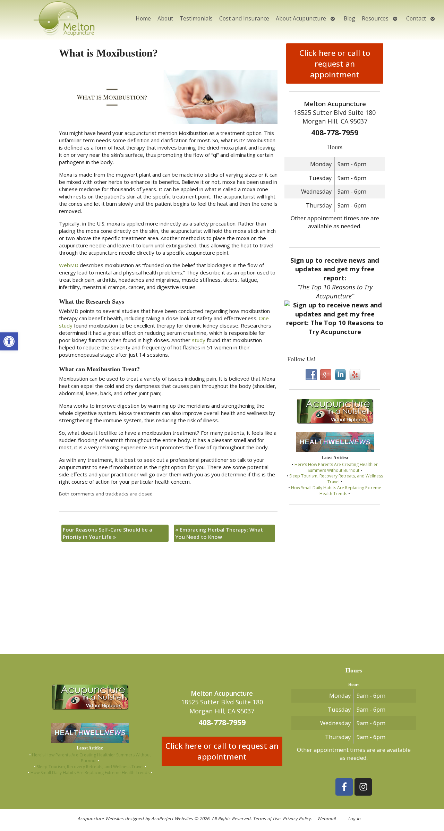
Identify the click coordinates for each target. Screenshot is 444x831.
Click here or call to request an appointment (334, 64)
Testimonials (196, 18)
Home (143, 18)
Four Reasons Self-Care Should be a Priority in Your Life (107, 533)
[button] (9, 341)
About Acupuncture (301, 18)
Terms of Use (267, 818)
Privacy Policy (297, 818)
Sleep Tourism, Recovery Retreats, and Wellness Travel (336, 479)
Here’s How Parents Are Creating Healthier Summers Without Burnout (336, 467)
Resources (375, 18)
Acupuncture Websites (101, 818)
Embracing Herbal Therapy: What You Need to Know (219, 533)
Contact (416, 18)
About (165, 18)
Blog (349, 18)
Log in (354, 818)
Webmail (326, 818)
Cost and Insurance (244, 18)
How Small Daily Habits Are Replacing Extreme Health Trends (336, 491)
